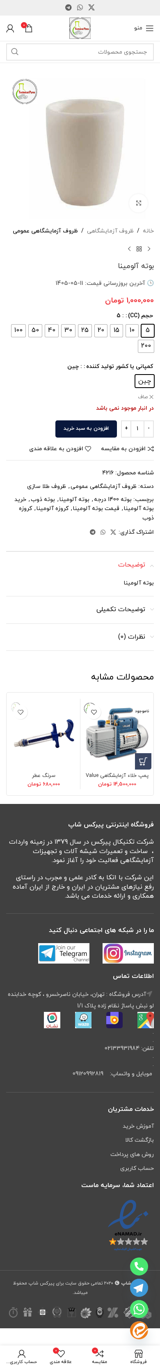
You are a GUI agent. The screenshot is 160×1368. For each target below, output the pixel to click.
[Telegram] (139, 1288)
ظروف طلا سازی (46, 486)
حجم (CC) (140, 316)
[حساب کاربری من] (10, 28)
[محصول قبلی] (149, 249)
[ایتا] (139, 1330)
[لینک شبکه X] (92, 7)
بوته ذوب (43, 499)
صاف (143, 397)
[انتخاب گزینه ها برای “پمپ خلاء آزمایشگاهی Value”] (143, 761)
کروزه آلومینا (53, 508)
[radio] (148, 331)
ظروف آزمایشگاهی (110, 231)
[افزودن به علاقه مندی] (94, 712)
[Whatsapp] (139, 1309)
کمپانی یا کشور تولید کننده (119, 366)
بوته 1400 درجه (113, 499)
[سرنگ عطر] (43, 735)
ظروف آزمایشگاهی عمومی (45, 231)
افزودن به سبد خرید (86, 428)
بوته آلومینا (74, 499)
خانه (148, 231)
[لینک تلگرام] (68, 7)
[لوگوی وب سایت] (80, 28)
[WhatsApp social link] (79, 7)
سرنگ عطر (43, 775)
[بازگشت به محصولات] (139, 249)
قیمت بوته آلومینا (96, 508)
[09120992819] (139, 1266)
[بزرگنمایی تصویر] (138, 203)
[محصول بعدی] (129, 249)
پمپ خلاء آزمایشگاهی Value (117, 775)
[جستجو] (14, 52)
